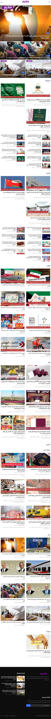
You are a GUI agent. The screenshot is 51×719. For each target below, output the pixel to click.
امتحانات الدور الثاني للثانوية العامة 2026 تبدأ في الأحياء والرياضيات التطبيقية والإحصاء (28, 57)
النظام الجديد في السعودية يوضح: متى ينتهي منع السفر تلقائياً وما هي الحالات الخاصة (34, 158)
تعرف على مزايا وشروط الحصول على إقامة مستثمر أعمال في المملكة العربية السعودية (34, 136)
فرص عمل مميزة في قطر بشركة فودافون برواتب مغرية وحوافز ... (39, 407)
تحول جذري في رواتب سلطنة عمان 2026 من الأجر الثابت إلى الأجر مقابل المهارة (9, 229)
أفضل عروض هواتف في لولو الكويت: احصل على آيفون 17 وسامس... (13, 331)
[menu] (49, 2)
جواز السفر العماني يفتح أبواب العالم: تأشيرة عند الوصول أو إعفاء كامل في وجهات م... (9, 243)
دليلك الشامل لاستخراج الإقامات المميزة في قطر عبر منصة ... (13, 382)
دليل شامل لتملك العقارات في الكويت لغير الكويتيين (13, 284)
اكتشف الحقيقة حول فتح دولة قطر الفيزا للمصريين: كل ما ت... (39, 432)
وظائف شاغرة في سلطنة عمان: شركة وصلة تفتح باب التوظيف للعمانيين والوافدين (34, 236)
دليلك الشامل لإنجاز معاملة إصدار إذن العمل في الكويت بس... (39, 331)
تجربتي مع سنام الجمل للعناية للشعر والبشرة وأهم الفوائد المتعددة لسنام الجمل (8, 678)
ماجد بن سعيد (48, 195)
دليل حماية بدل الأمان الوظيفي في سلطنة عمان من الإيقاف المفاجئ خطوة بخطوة (8, 250)
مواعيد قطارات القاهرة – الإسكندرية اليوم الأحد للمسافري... (40, 577)
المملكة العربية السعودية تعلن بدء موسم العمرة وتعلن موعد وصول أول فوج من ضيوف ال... (34, 150)
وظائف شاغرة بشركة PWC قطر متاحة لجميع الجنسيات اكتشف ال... (38, 382)
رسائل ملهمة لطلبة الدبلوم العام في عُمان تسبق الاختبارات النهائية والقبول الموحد (34, 243)
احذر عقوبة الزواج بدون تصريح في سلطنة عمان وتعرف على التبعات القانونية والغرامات (33, 257)
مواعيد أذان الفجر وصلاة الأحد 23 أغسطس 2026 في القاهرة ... (13, 623)
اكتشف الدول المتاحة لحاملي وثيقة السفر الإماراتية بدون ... (39, 496)
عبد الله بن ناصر (48, 579)
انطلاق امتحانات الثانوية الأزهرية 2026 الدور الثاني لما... (38, 622)
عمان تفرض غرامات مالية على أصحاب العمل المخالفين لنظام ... (38, 193)
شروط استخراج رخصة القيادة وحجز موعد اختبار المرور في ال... (13, 308)
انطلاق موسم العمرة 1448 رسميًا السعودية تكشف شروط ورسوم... (38, 100)
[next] (49, 23)
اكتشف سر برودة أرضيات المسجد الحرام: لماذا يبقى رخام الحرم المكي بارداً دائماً (8, 143)
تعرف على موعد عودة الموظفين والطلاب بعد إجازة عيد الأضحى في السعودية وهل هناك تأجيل (8, 136)
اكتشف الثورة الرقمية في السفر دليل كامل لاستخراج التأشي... (39, 285)
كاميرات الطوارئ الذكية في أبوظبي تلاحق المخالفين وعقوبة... (39, 522)
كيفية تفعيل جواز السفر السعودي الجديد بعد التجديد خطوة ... (39, 126)
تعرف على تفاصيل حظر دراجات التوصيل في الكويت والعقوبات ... (39, 354)
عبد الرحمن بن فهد (47, 472)
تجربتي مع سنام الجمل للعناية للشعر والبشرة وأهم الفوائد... (38, 651)
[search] (1, 2)
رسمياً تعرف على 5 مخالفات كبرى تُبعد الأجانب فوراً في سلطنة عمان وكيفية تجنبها (34, 250)
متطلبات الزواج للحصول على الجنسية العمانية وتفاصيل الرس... (40, 218)
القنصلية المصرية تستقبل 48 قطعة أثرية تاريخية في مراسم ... (38, 554)
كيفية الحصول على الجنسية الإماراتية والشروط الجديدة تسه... (40, 470)
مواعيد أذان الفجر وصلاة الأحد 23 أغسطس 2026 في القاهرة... (12, 75)
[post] (25, 23)
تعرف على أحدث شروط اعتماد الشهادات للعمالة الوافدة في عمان (33, 228)
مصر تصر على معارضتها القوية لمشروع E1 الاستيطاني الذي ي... (38, 600)
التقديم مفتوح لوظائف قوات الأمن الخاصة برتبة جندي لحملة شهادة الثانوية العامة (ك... (8, 158)
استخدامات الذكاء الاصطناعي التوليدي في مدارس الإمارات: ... (13, 496)
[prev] (2, 23)
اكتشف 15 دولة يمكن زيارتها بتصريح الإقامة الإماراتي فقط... (13, 470)
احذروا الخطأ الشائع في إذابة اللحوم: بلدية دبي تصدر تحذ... (13, 522)
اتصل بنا (6, 715)
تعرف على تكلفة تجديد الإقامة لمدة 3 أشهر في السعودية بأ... (13, 100)
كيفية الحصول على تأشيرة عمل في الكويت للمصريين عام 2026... (39, 308)
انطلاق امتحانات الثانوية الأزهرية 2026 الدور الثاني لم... (39, 75)
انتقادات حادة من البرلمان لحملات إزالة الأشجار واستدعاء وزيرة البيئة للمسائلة (9, 691)
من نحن (2, 715)
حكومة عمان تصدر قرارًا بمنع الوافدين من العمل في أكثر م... (14, 193)
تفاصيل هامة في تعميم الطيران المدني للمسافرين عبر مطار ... (13, 354)
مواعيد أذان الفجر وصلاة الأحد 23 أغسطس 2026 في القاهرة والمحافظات (9, 684)
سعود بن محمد (48, 103)
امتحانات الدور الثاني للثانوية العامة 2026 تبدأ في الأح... (14, 600)
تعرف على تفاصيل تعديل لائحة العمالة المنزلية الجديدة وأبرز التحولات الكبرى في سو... (9, 150)
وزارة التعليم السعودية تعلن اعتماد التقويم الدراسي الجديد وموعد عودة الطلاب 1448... (34, 143)
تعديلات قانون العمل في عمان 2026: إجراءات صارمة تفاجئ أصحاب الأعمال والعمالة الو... (9, 236)
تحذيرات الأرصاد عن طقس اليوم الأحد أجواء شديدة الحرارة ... (13, 554)
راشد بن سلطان (22, 286)
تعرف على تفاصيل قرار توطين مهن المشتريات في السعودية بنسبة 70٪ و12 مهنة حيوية (33, 165)
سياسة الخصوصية (13, 715)
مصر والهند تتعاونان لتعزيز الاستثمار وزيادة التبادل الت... (14, 577)
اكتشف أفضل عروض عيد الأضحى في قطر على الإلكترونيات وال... (14, 432)
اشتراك (28, 705)
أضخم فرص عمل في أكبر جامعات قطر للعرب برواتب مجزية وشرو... (13, 407)
